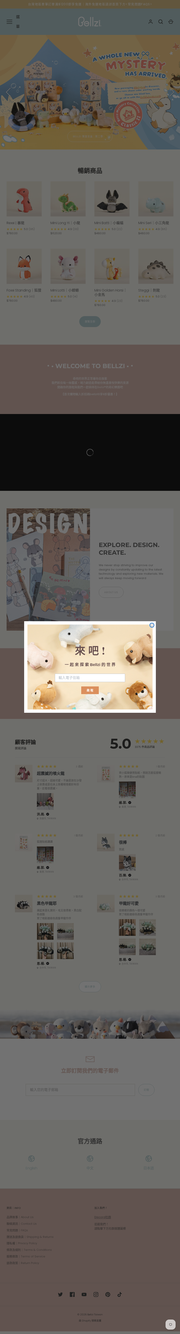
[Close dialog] (152, 625)
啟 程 (90, 690)
